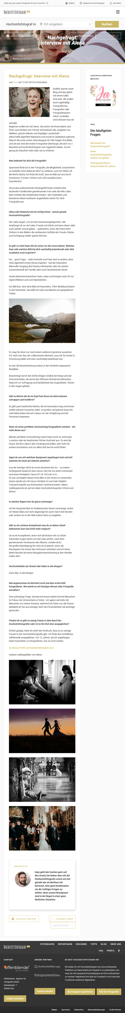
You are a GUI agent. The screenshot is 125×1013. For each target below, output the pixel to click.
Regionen (81, 944)
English (72, 3)
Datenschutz (78, 1010)
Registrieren (90, 980)
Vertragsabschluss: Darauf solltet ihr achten (102, 165)
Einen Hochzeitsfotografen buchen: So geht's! (101, 154)
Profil (111, 951)
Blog (104, 944)
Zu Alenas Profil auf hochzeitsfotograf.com (31, 648)
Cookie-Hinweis (115, 1010)
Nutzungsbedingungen (96, 1010)
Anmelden (117, 3)
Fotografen (47, 944)
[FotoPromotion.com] (47, 975)
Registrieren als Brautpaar (93, 3)
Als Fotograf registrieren (80, 991)
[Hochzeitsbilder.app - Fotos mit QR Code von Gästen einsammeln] (47, 966)
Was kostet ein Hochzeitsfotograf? (100, 145)
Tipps (94, 944)
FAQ (101, 951)
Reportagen (65, 944)
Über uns (116, 944)
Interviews (42, 82)
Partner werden (45, 991)
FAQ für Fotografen (109, 991)
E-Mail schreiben (15, 998)
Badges (54, 1010)
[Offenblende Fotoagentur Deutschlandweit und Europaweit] (17, 968)
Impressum (66, 1010)
